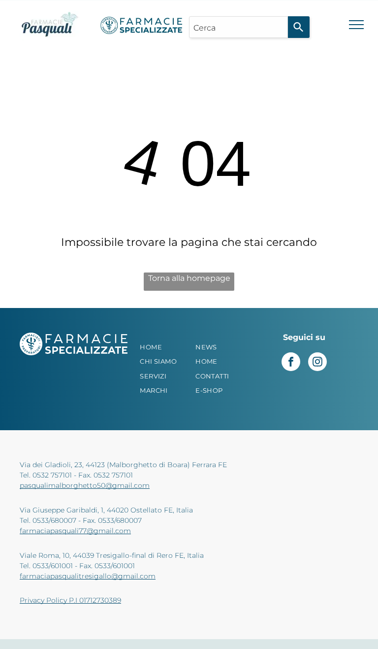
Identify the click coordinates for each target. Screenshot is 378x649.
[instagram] (317, 363)
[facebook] (291, 363)
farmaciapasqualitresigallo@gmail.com (88, 576)
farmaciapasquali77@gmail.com (75, 530)
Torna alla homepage (189, 278)
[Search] (299, 27)
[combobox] (238, 27)
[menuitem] (166, 347)
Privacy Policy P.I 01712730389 (70, 600)
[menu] (356, 24)
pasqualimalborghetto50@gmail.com (85, 485)
